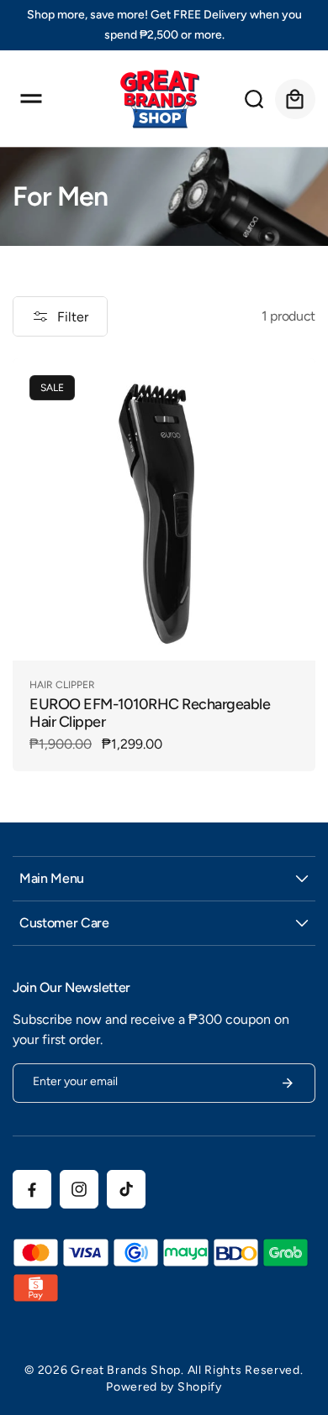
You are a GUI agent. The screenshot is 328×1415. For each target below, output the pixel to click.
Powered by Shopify (164, 1387)
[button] (31, 99)
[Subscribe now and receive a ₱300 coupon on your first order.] (287, 1083)
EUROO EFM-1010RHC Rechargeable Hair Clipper (149, 713)
